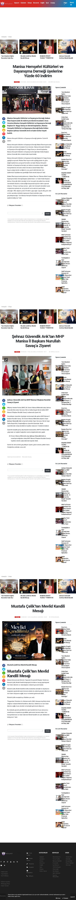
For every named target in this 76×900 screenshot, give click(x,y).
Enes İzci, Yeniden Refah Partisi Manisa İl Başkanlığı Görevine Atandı (66, 136)
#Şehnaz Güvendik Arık (14, 457)
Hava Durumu (57, 857)
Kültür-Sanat (43, 871)
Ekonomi (36, 3)
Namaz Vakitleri (57, 861)
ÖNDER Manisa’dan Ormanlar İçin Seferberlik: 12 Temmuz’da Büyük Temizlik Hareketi (66, 225)
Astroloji (68, 865)
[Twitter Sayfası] (5, 862)
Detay (58, 898)
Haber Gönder (5, 886)
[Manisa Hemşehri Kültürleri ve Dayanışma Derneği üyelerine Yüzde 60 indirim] (26, 100)
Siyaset (16, 3)
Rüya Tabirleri (69, 863)
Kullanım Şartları (5, 881)
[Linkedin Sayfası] (14, 862)
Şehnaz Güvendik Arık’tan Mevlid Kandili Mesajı (66, 146)
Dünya (30, 3)
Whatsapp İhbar (5, 883)
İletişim (31, 876)
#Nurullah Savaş (26, 457)
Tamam (66, 898)
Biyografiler (69, 861)
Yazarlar (31, 864)
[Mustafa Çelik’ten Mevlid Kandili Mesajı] (26, 640)
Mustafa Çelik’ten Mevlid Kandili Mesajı (66, 153)
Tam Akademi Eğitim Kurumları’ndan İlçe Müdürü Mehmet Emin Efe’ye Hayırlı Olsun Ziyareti (66, 97)
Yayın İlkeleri (4, 874)
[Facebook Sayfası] (2, 862)
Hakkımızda (4, 871)
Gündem (23, 3)
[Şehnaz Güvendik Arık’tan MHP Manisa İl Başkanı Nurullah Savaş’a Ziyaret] (26, 375)
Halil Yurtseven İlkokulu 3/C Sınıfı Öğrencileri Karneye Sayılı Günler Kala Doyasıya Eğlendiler (66, 277)
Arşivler (31, 867)
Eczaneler (55, 863)
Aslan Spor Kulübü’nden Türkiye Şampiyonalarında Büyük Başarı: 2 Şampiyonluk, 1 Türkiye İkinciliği (66, 122)
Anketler (68, 859)
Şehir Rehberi (56, 873)
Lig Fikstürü (56, 865)
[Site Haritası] (2, 865)
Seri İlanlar (56, 871)
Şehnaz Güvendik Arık (14, 421)
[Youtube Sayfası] (11, 862)
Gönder (48, 213)
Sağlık (42, 3)
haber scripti (3, 898)
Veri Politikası (4, 876)
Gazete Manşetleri (56, 875)
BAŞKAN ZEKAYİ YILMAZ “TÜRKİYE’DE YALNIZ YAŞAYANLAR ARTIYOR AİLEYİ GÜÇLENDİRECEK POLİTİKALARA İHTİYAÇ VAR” (66, 180)
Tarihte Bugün (57, 867)
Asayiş (53, 3)
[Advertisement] (38, 21)
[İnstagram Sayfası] (8, 862)
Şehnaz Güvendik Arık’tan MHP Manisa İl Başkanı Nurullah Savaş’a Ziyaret (66, 202)
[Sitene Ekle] (5, 865)
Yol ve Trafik (56, 859)
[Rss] (18, 862)
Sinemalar (56, 869)
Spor (47, 3)
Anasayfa (4, 36)
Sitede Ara (69, 857)
